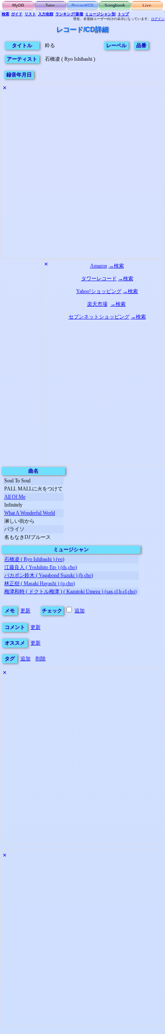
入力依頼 (45, 14)
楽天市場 (97, 304)
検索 (5, 14)
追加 (79, 611)
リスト (30, 14)
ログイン (158, 19)
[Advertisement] (82, 176)
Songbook (114, 5)
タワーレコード (99, 279)
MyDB (18, 5)
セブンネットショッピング (99, 317)
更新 (25, 611)
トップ (123, 14)
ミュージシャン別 (100, 14)
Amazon (98, 266)
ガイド (16, 14)
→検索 (116, 266)
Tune (50, 5)
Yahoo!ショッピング (98, 291)
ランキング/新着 (69, 14)
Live (147, 5)
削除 (41, 659)
